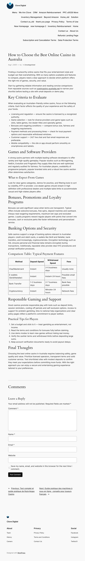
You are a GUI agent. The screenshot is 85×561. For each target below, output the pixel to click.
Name (11, 434)
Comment (13, 408)
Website (11, 455)
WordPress (21, 553)
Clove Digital (20, 5)
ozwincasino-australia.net (48, 89)
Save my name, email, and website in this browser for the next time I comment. (41, 467)
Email (11, 445)
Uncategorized (29, 65)
